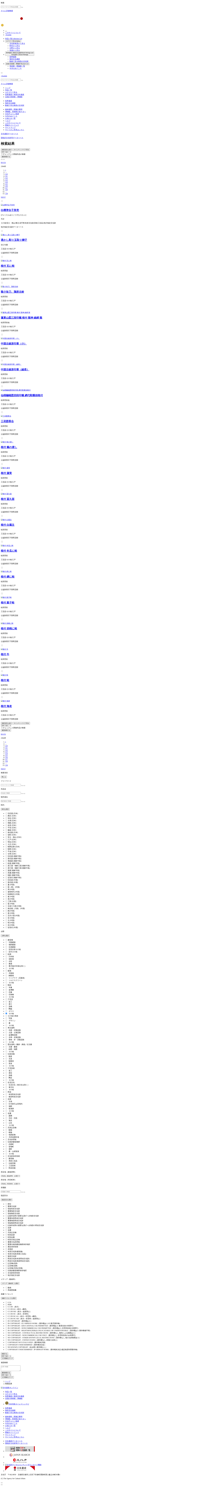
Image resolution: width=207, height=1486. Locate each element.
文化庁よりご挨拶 (12, 114)
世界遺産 (12, 57)
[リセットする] (24, 785)
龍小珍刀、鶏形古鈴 (12, 291)
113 (6, 180)
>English (8, 35)
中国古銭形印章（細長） (15, 369)
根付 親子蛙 (7, 602)
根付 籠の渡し (9, 447)
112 (6, 178)
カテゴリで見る (13, 41)
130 (6, 194)
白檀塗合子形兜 (10, 210)
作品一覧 (13, 39)
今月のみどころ (15, 68)
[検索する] (22, 7)
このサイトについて (13, 33)
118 (6, 190)
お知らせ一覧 (10, 118)
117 (6, 188)
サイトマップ (10, 127)
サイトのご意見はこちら (14, 130)
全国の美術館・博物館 (17, 64)
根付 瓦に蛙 (8, 265)
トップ (7, 88)
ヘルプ (7, 121)
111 (6, 176)
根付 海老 (6, 706)
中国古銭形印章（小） (14, 343)
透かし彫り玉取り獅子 (14, 239)
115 (6, 184)
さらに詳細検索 (7, 11)
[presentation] (2, 154)
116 (6, 186)
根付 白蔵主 (7, 524)
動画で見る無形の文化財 (18, 61)
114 (6, 182)
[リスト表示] (4, 159)
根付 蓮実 (6, 473)
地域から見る (14, 50)
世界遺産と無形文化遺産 (19, 53)
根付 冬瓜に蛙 (9, 550)
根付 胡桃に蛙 (9, 628)
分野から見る (14, 48)
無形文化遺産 (14, 59)
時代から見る (14, 46)
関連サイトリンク (12, 125)
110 (6, 174)
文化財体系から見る (17, 43)
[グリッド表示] (2, 159)
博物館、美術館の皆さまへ (15, 112)
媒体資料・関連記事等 (13, 109)
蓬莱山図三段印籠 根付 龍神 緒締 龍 (21, 317)
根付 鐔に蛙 (8, 576)
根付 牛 (5, 654)
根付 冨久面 (7, 499)
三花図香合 (7, 421)
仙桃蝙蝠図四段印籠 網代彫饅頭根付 (22, 395)
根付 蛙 (5, 680)
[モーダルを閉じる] (2, 1482)
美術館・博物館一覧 (17, 66)
